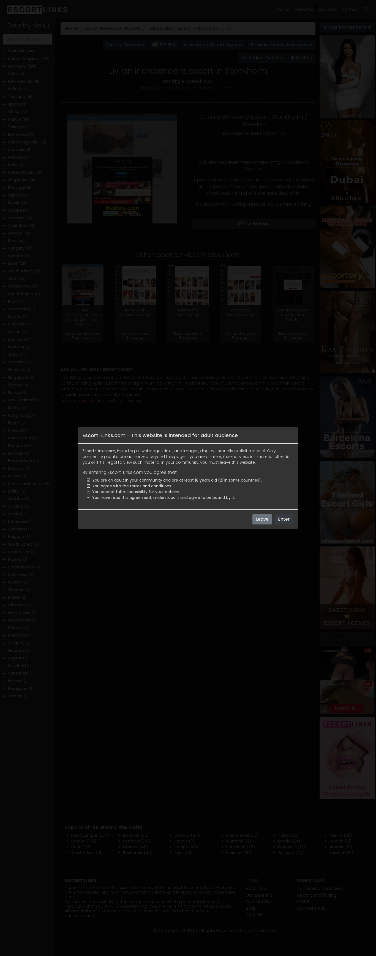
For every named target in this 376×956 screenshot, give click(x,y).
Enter (284, 519)
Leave (262, 519)
